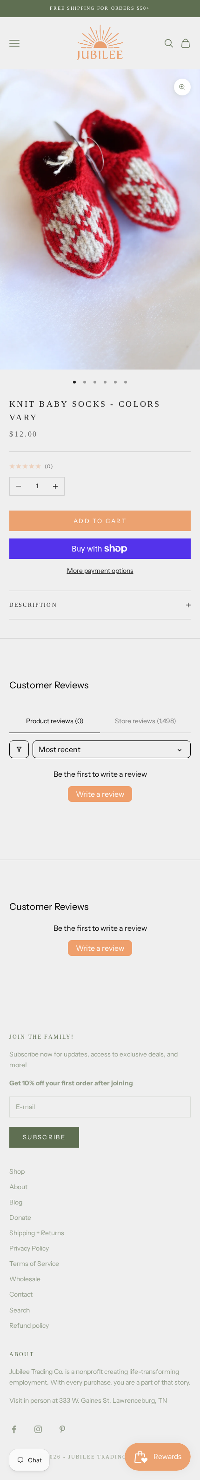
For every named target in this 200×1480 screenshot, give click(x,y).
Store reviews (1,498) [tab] (145, 721)
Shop (17, 1171)
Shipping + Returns (36, 1233)
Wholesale (24, 1279)
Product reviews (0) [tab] (55, 721)
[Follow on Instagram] (38, 1429)
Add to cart (100, 521)
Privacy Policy (29, 1248)
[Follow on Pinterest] (62, 1429)
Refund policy (29, 1325)
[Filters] (19, 749)
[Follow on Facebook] (14, 1429)
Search (19, 1310)
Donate (20, 1217)
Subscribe (44, 1137)
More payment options (100, 570)
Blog (15, 1202)
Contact (21, 1294)
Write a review (100, 794)
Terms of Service (34, 1263)
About (18, 1187)
